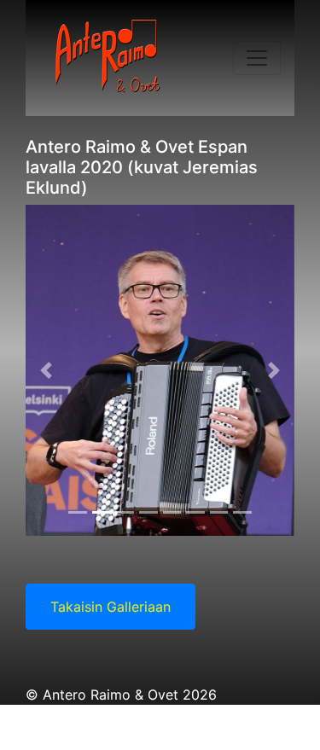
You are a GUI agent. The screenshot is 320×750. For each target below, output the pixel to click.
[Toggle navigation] (257, 58)
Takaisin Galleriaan (110, 606)
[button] (46, 370)
